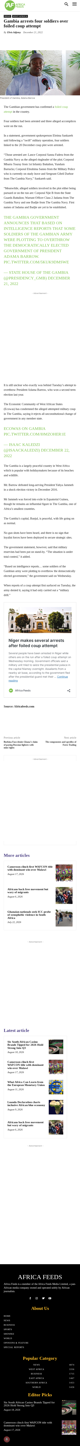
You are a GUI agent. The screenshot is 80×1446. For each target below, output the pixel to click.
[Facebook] (30, 1298)
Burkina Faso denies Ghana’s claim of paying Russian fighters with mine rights (21, 745)
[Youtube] (49, 1298)
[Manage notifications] (7, 1439)
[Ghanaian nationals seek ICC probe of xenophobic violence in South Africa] (64, 918)
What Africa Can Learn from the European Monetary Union (26, 1084)
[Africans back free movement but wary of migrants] (64, 895)
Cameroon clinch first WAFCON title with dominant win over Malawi (30, 868)
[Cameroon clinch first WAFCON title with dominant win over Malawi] (64, 872)
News (7, 16)
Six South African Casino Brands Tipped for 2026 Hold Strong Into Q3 (25, 1044)
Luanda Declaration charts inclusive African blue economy (26, 1104)
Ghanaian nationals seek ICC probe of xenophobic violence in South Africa (29, 914)
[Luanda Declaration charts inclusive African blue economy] (56, 1107)
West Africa (20, 16)
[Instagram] (36, 1298)
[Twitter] (43, 1298)
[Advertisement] (40, 336)
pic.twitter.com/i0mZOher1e (35, 434)
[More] (51, 41)
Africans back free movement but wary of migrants (27, 891)
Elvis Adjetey (14, 32)
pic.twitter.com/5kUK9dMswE (36, 262)
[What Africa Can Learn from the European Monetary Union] (56, 1087)
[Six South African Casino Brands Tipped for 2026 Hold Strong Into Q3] (56, 1047)
